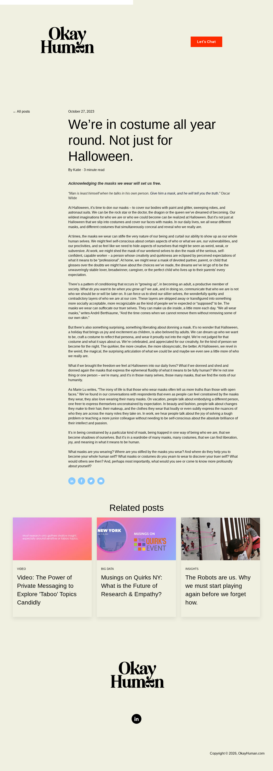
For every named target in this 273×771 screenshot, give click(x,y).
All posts (23, 111)
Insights (192, 569)
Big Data (107, 569)
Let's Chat (206, 41)
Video (21, 569)
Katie (77, 170)
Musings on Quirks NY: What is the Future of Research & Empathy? (131, 585)
